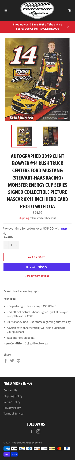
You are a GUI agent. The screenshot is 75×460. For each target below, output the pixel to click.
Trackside (16, 442)
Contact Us (10, 390)
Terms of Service (13, 414)
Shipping (23, 218)
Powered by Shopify (32, 442)
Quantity (8, 237)
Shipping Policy (12, 396)
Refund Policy (11, 402)
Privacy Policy (12, 408)
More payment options (37, 276)
